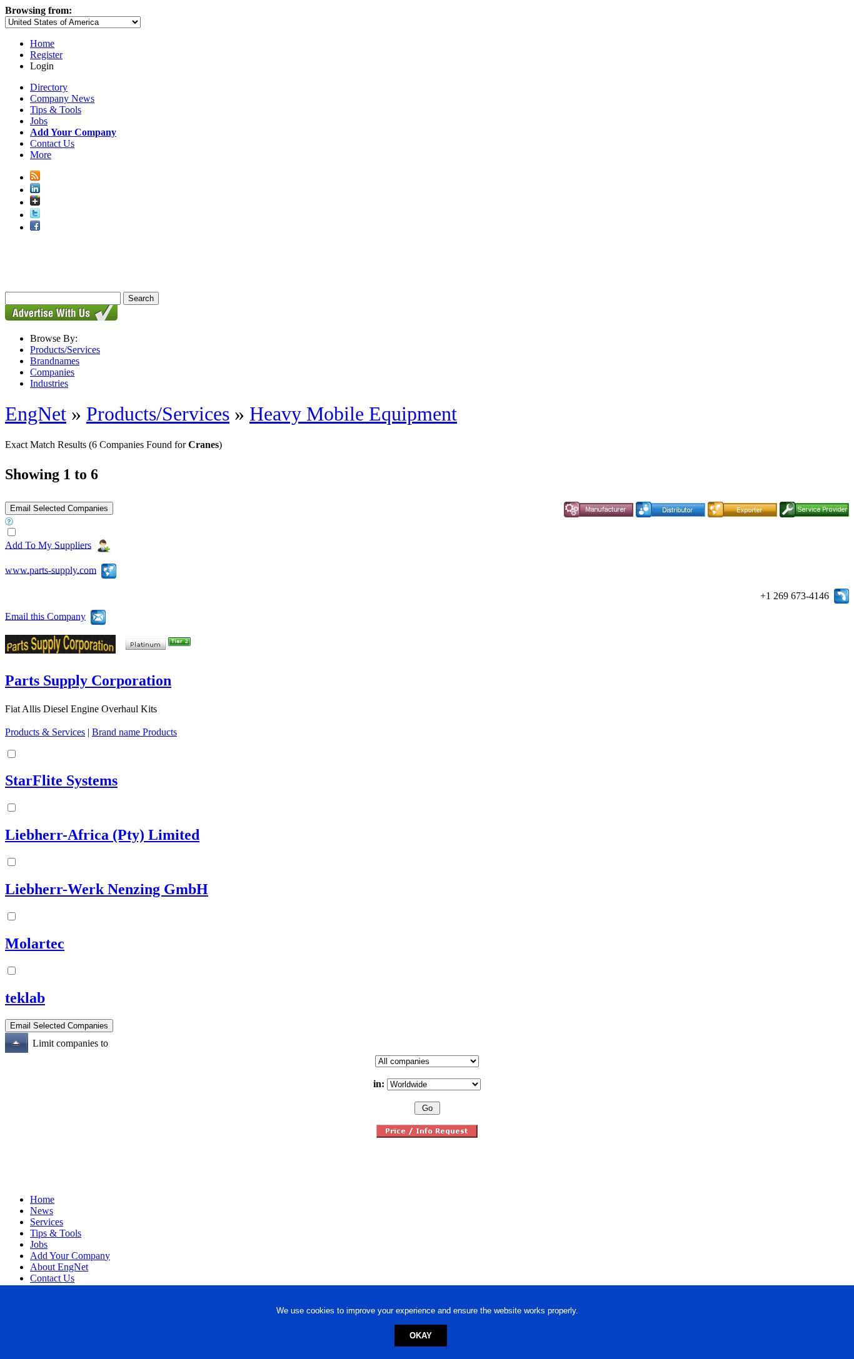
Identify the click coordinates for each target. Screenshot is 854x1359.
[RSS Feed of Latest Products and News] (35, 177)
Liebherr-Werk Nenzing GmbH (106, 889)
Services (46, 1222)
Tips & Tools (55, 109)
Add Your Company (70, 1255)
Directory (49, 87)
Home (42, 43)
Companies (52, 372)
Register (46, 54)
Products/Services (65, 349)
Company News (62, 98)
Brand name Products (134, 732)
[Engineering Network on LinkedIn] (35, 189)
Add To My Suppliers (48, 544)
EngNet (35, 413)
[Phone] (841, 594)
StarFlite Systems (61, 780)
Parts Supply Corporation (88, 680)
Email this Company (45, 615)
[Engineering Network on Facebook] (35, 227)
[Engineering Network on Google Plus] (35, 202)
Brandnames (54, 361)
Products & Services (45, 732)
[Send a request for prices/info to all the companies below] (427, 1134)
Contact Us (52, 143)
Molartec (34, 943)
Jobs (39, 121)
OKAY (420, 1335)
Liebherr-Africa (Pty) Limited (102, 835)
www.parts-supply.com (50, 569)
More (40, 154)
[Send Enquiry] (98, 615)
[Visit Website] (108, 569)
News (41, 1210)
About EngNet (59, 1267)
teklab (25, 998)
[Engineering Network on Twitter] (35, 214)
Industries (49, 383)
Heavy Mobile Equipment (353, 413)
